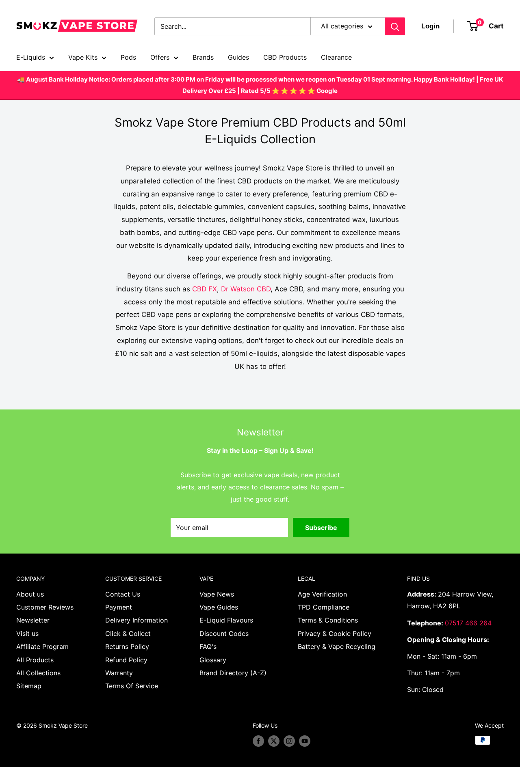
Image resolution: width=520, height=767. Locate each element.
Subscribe (321, 528)
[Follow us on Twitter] (274, 741)
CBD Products (285, 57)
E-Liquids (30, 57)
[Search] (395, 26)
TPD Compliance (323, 607)
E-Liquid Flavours (226, 620)
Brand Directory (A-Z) (232, 673)
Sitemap (28, 686)
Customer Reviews (45, 607)
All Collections (38, 673)
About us (30, 594)
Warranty (119, 673)
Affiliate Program (42, 646)
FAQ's (208, 646)
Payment (118, 607)
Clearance (336, 57)
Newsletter (33, 620)
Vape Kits (83, 57)
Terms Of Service (131, 686)
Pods (128, 57)
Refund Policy (126, 660)
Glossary (212, 660)
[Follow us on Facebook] (258, 741)
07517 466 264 (468, 623)
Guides (238, 57)
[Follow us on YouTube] (304, 741)
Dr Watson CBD (246, 289)
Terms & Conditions (328, 620)
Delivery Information (136, 620)
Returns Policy (127, 646)
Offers (159, 57)
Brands (203, 57)
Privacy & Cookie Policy (334, 633)
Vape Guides (218, 607)
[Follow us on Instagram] (289, 741)
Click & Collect (128, 633)
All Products (35, 660)
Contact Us (122, 594)
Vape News (216, 594)
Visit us (27, 633)
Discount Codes (224, 633)
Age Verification (322, 594)
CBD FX (204, 289)
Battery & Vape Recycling (336, 646)
